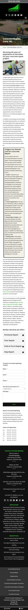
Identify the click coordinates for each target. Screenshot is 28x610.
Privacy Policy (14, 604)
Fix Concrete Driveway (14, 590)
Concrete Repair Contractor (14, 579)
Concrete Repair (14, 572)
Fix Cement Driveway (14, 594)
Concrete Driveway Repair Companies (14, 587)
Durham (20, 302)
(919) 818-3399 (17, 467)
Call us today (6, 292)
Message (6, 391)
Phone (5, 380)
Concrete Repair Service (14, 569)
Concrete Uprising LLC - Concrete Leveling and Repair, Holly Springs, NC (14, 600)
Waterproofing (14, 576)
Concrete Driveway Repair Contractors (14, 583)
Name (5, 369)
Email (5, 375)
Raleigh (16, 302)
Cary (4, 304)
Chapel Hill (9, 304)
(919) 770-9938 (11, 495)
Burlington (16, 304)
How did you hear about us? (11, 386)
